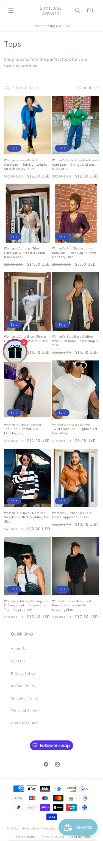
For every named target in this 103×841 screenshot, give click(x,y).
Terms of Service (25, 710)
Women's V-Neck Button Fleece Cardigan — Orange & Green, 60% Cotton (75, 164)
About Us (19, 648)
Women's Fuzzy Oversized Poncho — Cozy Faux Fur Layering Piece (71, 605)
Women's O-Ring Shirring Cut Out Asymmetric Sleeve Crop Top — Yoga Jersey (26, 605)
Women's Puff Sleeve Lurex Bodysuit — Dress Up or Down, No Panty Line (75, 252)
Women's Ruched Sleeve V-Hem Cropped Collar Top (72, 515)
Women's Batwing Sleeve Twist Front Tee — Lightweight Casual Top (75, 429)
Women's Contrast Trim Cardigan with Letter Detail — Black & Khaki (26, 252)
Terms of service (52, 837)
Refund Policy (23, 685)
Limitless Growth (30, 828)
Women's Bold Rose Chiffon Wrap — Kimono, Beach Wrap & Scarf (75, 340)
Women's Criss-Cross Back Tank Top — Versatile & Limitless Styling (23, 429)
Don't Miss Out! (24, 722)
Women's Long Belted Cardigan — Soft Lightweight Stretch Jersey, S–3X (25, 164)
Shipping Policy (24, 698)
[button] (11, 10)
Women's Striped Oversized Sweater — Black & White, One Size (26, 517)
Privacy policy (26, 837)
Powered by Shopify (57, 828)
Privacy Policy (23, 673)
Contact (18, 661)
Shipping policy (80, 837)
